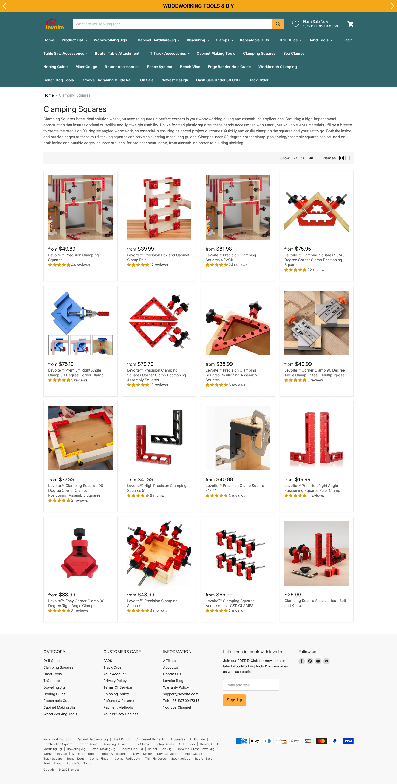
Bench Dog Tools (58, 80)
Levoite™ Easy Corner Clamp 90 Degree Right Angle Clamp (76, 603)
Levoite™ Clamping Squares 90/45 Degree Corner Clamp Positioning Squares (314, 260)
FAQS (107, 660)
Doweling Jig (54, 687)
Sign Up (234, 700)
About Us (170, 667)
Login (347, 40)
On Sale (146, 80)
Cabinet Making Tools (216, 53)
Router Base (204, 758)
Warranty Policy (176, 687)
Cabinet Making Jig (59, 707)
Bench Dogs (76, 758)
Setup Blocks (165, 744)
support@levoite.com (180, 694)
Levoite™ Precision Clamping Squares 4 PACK (231, 257)
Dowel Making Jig (103, 749)
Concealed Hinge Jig (150, 739)
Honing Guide (55, 66)
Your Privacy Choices (121, 714)
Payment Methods (118, 707)
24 (295, 158)
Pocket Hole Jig (132, 749)
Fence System (159, 66)
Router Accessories (122, 66)
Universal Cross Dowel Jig (195, 749)
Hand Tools (318, 40)
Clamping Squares (259, 53)
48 (311, 158)
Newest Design (174, 80)
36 (303, 158)
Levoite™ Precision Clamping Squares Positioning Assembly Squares (231, 375)
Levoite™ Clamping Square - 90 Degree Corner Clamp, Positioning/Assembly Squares (75, 490)
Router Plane (52, 763)
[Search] (278, 24)
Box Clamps (294, 53)
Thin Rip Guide (155, 758)
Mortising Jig (52, 749)
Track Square (52, 758)
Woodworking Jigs (111, 40)
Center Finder (100, 758)
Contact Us (172, 674)
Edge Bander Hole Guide (229, 66)
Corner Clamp (87, 744)
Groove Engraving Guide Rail (107, 80)
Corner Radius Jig (127, 758)
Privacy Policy (115, 680)
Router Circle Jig (160, 749)
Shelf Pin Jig (121, 739)
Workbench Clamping (277, 66)
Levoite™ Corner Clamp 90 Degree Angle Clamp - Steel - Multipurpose (314, 372)
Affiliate (169, 660)
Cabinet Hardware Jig (157, 40)
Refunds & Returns (118, 700)
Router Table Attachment (117, 53)
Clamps (223, 40)
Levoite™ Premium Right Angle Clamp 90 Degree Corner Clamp (76, 372)
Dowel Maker (142, 753)
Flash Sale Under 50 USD (218, 80)
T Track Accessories (168, 53)
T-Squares (52, 680)
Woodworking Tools (57, 739)
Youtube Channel (177, 707)
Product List (73, 40)
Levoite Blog (173, 680)
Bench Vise (190, 66)
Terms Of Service (117, 687)
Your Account (114, 674)
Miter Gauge (86, 66)
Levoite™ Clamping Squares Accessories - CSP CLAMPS (230, 603)
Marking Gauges (83, 753)
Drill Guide (289, 40)
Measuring (196, 40)
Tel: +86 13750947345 (181, 700)
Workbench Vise (55, 753)
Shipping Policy (116, 694)
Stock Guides (180, 758)
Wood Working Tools (60, 714)
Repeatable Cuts (255, 40)
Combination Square (57, 744)
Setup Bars (187, 744)
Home (48, 40)
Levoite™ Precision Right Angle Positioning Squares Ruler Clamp (312, 488)
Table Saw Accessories (64, 53)
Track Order (258, 80)
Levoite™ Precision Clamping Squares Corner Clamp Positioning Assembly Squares (156, 375)
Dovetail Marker (168, 753)
